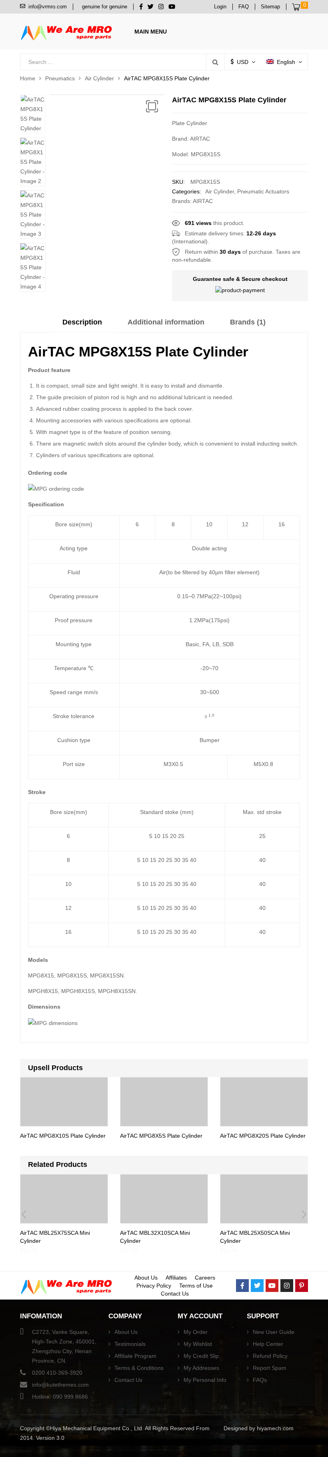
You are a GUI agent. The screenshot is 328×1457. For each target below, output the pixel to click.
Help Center (268, 1344)
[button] (152, 106)
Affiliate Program (135, 1356)
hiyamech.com (275, 1428)
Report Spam (269, 1368)
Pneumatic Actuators (263, 191)
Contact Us (175, 1293)
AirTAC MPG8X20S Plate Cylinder (263, 1136)
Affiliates (176, 1277)
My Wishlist (198, 1344)
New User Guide (273, 1332)
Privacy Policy (153, 1285)
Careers (205, 1277)
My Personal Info (205, 1380)
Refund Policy (270, 1356)
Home (27, 78)
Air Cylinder (99, 78)
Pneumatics (60, 78)
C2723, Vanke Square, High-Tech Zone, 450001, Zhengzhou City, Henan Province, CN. (64, 1346)
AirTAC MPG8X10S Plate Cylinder (63, 1136)
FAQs (260, 1380)
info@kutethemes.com (60, 1384)
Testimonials (130, 1344)
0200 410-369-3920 (57, 1372)
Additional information (166, 322)
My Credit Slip (201, 1356)
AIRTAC (203, 201)
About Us (146, 1277)
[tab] (82, 324)
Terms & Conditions (139, 1368)
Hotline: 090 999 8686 (60, 1396)
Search (215, 62)
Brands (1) (248, 322)
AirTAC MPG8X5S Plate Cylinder (161, 1136)
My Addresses (201, 1368)
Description (82, 322)
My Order (196, 1332)
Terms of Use (196, 1285)
